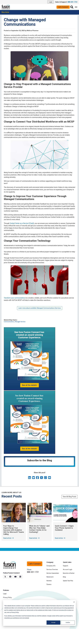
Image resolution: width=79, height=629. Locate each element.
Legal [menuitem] (4, 594)
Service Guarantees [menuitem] (53, 573)
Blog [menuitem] (64, 577)
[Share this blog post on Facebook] (37, 478)
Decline (68, 622)
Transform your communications (14, 298)
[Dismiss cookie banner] (74, 602)
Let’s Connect (63, 7)
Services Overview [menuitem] (52, 569)
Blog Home (5, 12)
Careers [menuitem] (49, 584)
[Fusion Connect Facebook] (10, 576)
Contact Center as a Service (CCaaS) (22, 223)
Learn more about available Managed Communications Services (39, 308)
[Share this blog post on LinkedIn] (29, 478)
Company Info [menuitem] (51, 566)
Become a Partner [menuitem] (68, 573)
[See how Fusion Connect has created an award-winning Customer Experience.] (29, 390)
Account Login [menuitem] (67, 569)
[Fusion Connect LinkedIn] (20, 576)
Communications (9, 321)
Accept (53, 622)
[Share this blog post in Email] (49, 478)
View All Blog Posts (69, 497)
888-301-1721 (33, 572)
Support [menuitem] (65, 566)
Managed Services (20, 321)
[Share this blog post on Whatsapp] (45, 478)
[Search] (71, 7)
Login (50, 2)
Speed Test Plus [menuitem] (68, 581)
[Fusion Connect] (6, 7)
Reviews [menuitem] (49, 581)
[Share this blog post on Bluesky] (33, 478)
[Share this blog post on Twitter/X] (41, 478)
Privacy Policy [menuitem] (7, 597)
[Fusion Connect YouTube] (15, 576)
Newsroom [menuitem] (50, 577)
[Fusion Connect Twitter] (5, 576)
